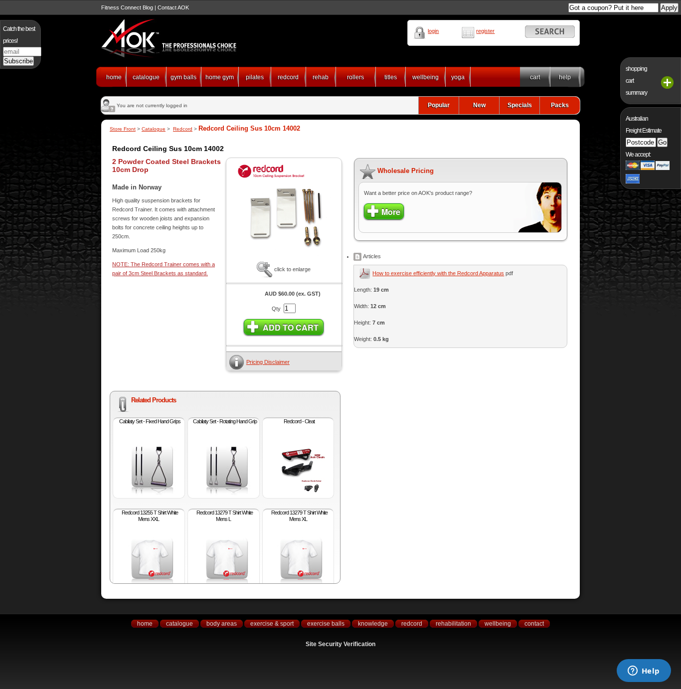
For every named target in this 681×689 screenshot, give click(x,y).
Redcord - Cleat (299, 421)
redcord (288, 77)
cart (535, 77)
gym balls (183, 77)
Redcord (182, 129)
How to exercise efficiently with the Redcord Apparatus (438, 273)
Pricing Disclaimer (268, 362)
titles (390, 77)
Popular (439, 105)
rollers (355, 77)
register (485, 31)
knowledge (373, 623)
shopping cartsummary (636, 80)
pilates (255, 77)
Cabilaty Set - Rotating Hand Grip (225, 421)
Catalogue (154, 129)
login (433, 31)
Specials (520, 105)
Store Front (123, 129)
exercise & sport (272, 623)
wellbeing (425, 77)
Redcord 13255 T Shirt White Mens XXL (150, 516)
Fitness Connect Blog (127, 7)
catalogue (146, 77)
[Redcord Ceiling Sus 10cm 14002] (284, 260)
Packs (560, 105)
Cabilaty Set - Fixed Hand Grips (149, 421)
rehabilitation (453, 623)
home (114, 77)
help (565, 77)
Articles (371, 256)
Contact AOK (173, 7)
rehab (321, 77)
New (479, 105)
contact (534, 623)
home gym (219, 77)
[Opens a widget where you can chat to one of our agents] (643, 671)
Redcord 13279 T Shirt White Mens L (224, 516)
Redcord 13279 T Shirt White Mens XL (299, 516)
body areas (221, 623)
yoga (458, 77)
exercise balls (325, 623)
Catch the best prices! (19, 34)
